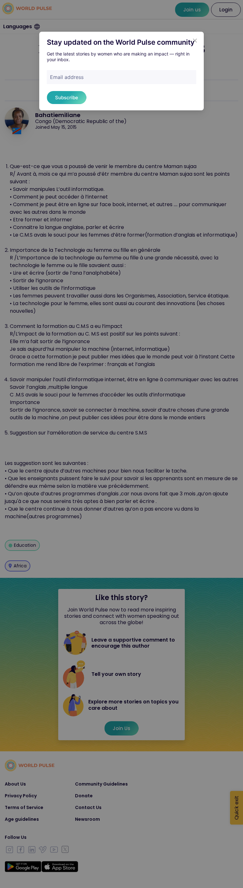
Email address (67, 77)
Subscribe (66, 98)
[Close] (195, 41)
